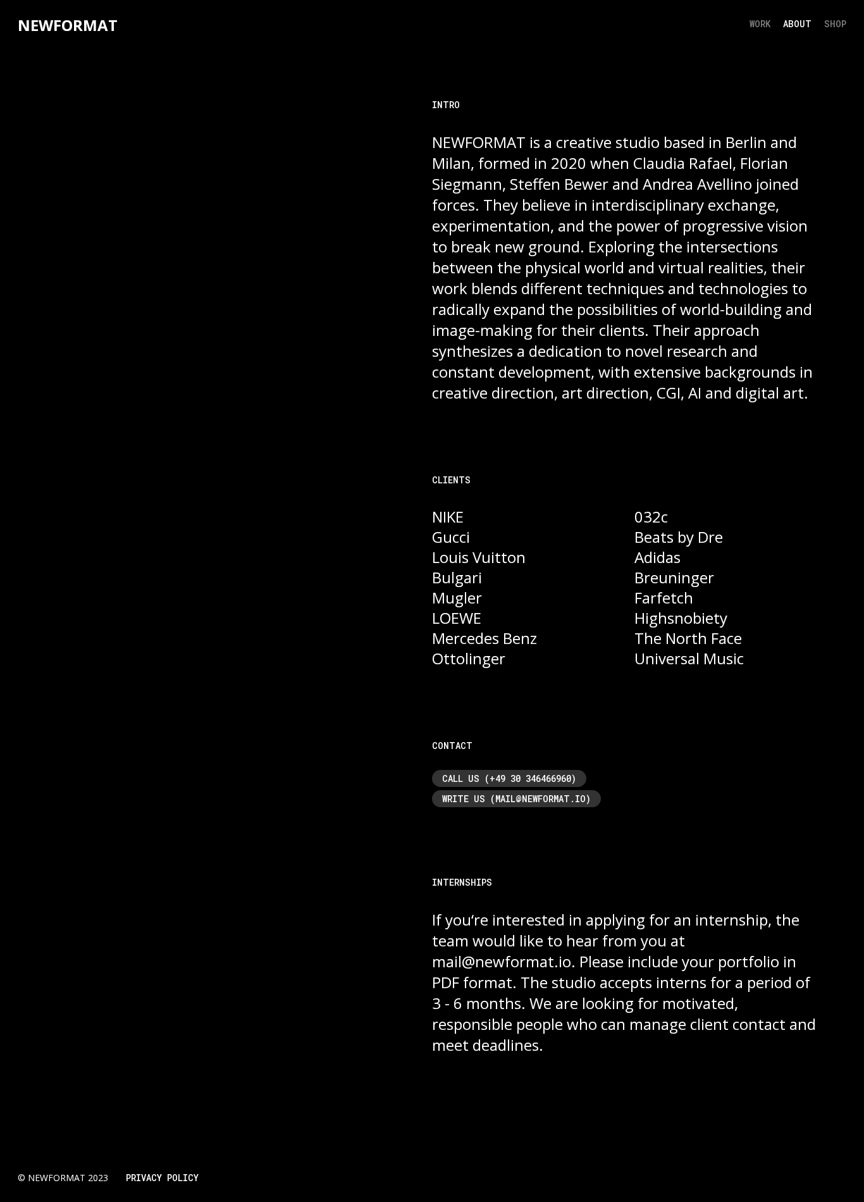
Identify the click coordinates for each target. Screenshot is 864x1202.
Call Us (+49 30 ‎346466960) (509, 778)
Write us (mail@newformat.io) (516, 799)
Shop (835, 24)
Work (760, 24)
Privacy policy (162, 1178)
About (797, 24)
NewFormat (68, 25)
